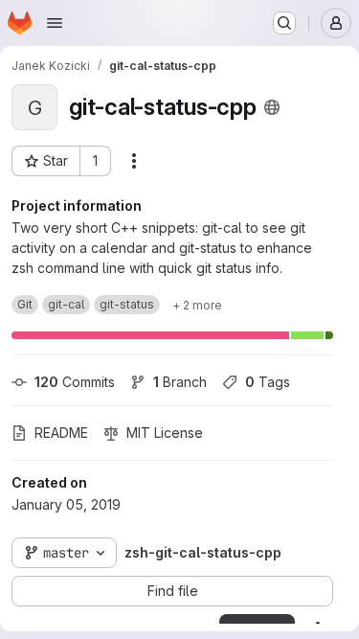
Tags (267, 382)
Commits (74, 382)
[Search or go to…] (284, 22)
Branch (180, 382)
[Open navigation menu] (54, 23)
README (61, 432)
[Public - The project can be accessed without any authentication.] (272, 107)
